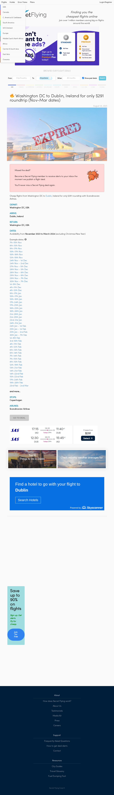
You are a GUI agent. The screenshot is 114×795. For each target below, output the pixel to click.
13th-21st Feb (16, 368)
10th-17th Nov (16, 252)
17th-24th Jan (16, 302)
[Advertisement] (57, 550)
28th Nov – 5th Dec (19, 269)
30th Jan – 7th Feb (18, 335)
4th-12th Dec (16, 290)
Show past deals (91, 78)
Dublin (49, 196)
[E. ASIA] (93, 85)
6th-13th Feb (16, 350)
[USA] (12, 85)
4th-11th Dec (15, 287)
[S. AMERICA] (39, 85)
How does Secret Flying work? (57, 701)
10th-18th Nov (16, 255)
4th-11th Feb (15, 344)
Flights (4, 2)
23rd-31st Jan (16, 320)
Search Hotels (28, 500)
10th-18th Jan (16, 299)
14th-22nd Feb (16, 374)
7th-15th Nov (16, 243)
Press (57, 721)
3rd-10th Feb (16, 341)
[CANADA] (21, 85)
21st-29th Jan (16, 317)
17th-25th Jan (16, 305)
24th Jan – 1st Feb (18, 326)
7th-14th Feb (15, 356)
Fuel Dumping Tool (57, 776)
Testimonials (57, 711)
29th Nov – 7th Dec (19, 278)
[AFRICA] (75, 85)
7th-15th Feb (15, 359)
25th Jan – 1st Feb (18, 329)
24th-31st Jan (16, 323)
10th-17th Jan (16, 296)
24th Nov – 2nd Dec (19, 263)
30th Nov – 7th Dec (19, 281)
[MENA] (66, 85)
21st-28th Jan (16, 314)
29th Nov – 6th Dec (19, 275)
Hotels (12, 2)
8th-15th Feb (16, 362)
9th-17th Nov (16, 249)
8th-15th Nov (16, 246)
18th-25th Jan (16, 308)
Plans (32, 2)
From (10, 78)
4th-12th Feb (15, 347)
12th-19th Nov (16, 258)
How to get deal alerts (57, 746)
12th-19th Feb (16, 365)
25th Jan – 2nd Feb (18, 332)
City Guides (57, 766)
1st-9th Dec (15, 284)
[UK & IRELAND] (48, 85)
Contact (57, 751)
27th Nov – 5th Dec (19, 267)
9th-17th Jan (15, 293)
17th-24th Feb (16, 380)
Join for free (16, 634)
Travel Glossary (57, 771)
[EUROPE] (57, 85)
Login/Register (106, 2)
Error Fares (22, 2)
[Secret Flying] (30, 14)
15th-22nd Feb (16, 377)
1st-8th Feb (15, 338)
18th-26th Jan (16, 311)
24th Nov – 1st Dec (18, 261)
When (59, 78)
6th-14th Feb (16, 353)
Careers (57, 726)
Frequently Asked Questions (57, 741)
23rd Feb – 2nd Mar (19, 386)
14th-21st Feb (16, 371)
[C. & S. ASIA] (84, 85)
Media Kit (57, 716)
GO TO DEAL (19, 418)
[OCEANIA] (102, 85)
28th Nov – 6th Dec (19, 273)
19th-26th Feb (16, 383)
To (33, 78)
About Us (57, 706)
